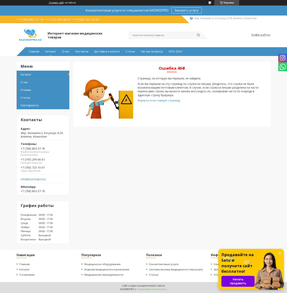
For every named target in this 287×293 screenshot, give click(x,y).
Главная (33, 51)
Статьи (130, 51)
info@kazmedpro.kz (33, 179)
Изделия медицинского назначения (106, 269)
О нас (65, 51)
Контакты (81, 51)
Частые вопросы (152, 51)
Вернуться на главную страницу (159, 100)
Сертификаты (29, 105)
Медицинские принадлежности (103, 274)
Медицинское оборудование (102, 264)
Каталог (50, 51)
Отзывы (25, 90)
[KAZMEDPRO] (30, 35)
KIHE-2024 (175, 51)
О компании (27, 274)
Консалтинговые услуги (163, 264)
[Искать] (198, 35)
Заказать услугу (187, 10)
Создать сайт (56, 2)
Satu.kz (161, 285)
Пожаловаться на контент (152, 289)
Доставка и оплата (106, 51)
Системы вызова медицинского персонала (176, 269)
